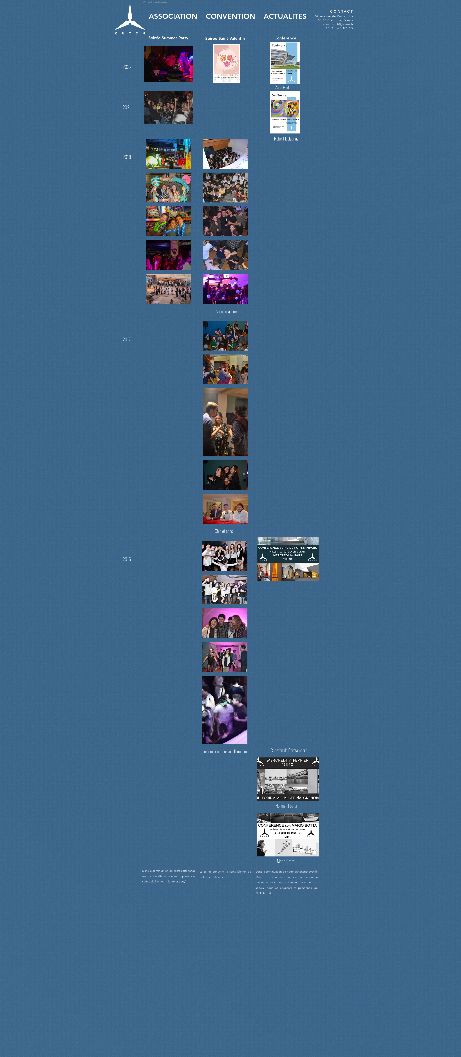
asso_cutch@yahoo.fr (338, 24)
